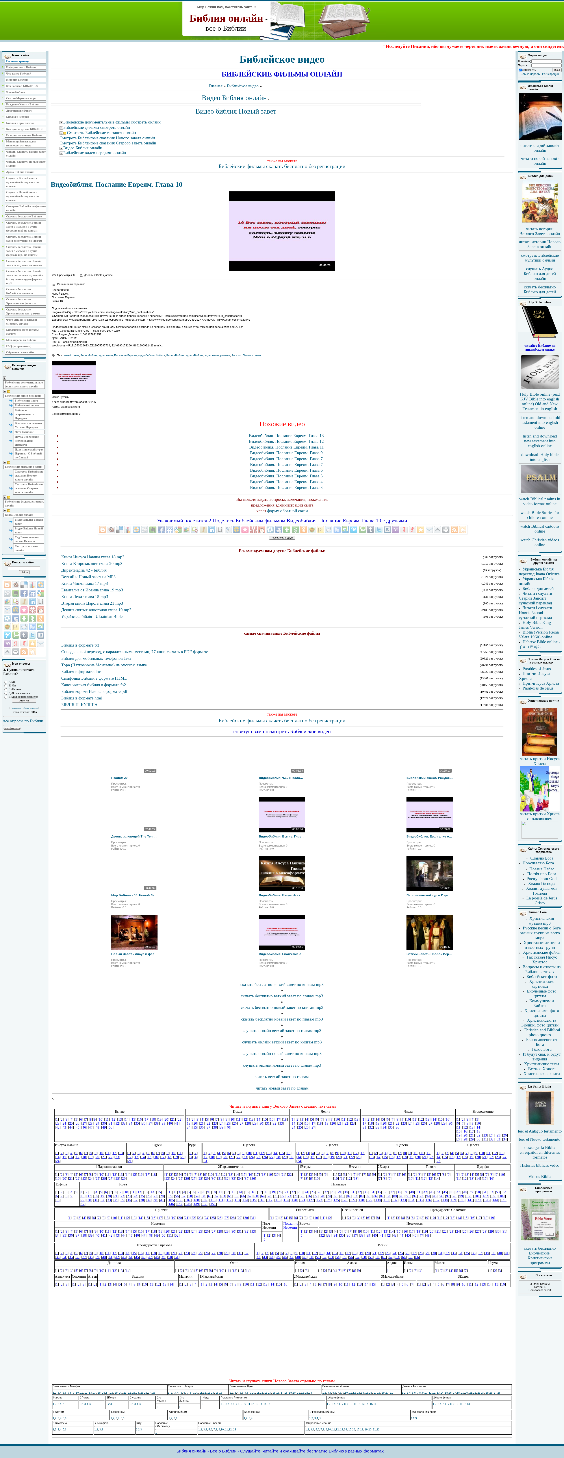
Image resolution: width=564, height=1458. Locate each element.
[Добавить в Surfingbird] (7, 635)
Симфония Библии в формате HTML (94, 678)
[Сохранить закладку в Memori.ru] (24, 609)
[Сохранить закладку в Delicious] (24, 584)
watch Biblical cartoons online (539, 528)
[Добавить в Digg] (7, 593)
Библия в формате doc (81, 671)
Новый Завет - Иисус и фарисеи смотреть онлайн (134, 954)
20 (120, 1392)
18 (111, 1392)
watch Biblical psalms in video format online (539, 501)
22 (129, 1392)
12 (85, 1392)
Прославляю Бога (538, 863)
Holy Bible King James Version (535, 625)
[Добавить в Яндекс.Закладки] (15, 643)
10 (77, 1392)
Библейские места (26, 400)
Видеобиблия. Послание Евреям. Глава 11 (286, 447)
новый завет (71, 355)
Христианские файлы (541, 952)
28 (153, 1392)
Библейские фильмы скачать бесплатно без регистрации (282, 166)
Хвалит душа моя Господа (541, 890)
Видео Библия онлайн (19, 514)
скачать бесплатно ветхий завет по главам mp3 (282, 996)
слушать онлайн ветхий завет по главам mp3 (282, 1030)
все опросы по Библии (23, 721)
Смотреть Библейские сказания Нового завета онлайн (29, 475)
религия (225, 355)
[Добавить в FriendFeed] (32, 593)
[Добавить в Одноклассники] (40, 618)
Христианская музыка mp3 (541, 920)
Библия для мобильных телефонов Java (96, 658)
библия (160, 355)
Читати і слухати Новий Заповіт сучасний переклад (535, 613)
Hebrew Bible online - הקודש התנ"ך (539, 644)
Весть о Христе (541, 1068)
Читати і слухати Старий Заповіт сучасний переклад (535, 598)
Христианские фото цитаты (541, 1013)
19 (116, 1392)
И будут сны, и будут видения (542, 1056)
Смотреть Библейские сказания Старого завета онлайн (29, 488)
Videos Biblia (539, 1176)
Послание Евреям (125, 355)
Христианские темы (541, 1064)
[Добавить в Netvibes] (24, 618)
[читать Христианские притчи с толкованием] (539, 837)
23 (133, 1392)
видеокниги (212, 355)
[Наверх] (7, 651)
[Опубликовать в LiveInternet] (40, 601)
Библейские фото (542, 976)
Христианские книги (541, 1073)
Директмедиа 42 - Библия (84, 570)
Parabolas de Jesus (538, 688)
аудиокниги (106, 355)
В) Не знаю (15, 689)
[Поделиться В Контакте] (40, 635)
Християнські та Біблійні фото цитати (539, 1022)
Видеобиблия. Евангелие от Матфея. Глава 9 (282, 954)
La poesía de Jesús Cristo (541, 900)
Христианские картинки (541, 984)
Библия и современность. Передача (25, 414)
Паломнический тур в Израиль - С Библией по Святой (29, 453)
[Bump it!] (32, 584)
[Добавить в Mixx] (40, 609)
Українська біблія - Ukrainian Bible (91, 616)
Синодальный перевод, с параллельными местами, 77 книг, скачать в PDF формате (134, 651)
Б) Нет (12, 685)
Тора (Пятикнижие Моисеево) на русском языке (104, 665)
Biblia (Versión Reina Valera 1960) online (539, 634)
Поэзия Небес (541, 869)
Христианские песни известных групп (542, 945)
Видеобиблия (88, 355)
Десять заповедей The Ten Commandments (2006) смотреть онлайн (134, 836)
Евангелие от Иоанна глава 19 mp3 (92, 590)
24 (137, 1392)
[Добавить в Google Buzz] (7, 601)
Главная (216, 86)
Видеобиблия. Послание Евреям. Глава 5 (286, 476)
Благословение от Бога (541, 1042)
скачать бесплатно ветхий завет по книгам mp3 (282, 984)
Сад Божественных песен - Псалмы (27, 539)
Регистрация (550, 74)
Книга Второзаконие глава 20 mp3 (91, 563)
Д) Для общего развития (23, 696)
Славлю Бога (541, 858)
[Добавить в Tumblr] (24, 635)
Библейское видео (243, 86)
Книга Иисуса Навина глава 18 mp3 (92, 557)
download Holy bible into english (539, 457)
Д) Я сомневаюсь (19, 693)
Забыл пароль (530, 74)
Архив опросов (31, 708)
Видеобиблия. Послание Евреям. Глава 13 (286, 435)
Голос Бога (541, 1049)
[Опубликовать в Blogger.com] (7, 584)
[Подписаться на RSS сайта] (24, 651)
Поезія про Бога (541, 873)
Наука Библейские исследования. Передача (27, 440)
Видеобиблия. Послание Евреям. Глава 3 (286, 487)
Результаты (16, 708)
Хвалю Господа (541, 883)
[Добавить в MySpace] (15, 618)
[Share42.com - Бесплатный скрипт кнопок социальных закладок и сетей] (32, 651)
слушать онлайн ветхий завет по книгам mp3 (282, 1042)
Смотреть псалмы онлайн (26, 548)
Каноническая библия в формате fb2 (93, 684)
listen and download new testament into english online (540, 441)
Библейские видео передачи (23, 395)
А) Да (12, 681)
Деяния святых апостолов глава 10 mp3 (96, 610)
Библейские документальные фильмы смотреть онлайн (24, 384)
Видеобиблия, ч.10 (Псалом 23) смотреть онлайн (282, 777)
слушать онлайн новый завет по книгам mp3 (282, 1053)
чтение (256, 355)
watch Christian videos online (540, 542)
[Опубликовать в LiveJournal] (7, 609)
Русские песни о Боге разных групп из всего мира (540, 933)
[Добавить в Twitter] (32, 635)
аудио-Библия (194, 355)
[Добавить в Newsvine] (32, 618)
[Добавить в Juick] (24, 601)
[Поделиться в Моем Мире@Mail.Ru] (15, 609)
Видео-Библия (175, 355)
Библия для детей (538, 588)
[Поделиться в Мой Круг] (7, 618)
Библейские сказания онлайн (23, 466)
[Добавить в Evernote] (15, 593)
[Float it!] (40, 584)
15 (99, 1392)
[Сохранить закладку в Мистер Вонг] (32, 609)
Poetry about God (542, 878)
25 (141, 1392)
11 (81, 1392)
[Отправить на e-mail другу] (40, 643)
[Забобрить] (15, 584)
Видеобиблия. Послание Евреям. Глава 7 (286, 458)
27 (149, 1392)
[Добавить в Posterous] (15, 626)
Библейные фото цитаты (542, 993)
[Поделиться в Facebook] (24, 593)
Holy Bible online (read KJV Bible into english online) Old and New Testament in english (540, 401)
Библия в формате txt (80, 645)
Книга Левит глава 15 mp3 (84, 596)
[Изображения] (74, 377)
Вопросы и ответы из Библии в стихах (542, 969)
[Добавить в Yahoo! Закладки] (7, 643)
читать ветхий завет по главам (282, 1076)
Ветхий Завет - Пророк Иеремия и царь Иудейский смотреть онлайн (429, 954)
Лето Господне (24, 432)
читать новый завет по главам (282, 1088)
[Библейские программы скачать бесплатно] (540, 1240)
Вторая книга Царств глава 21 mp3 (92, 603)
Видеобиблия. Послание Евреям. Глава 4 (286, 481)
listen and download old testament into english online (539, 422)
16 (103, 1392)
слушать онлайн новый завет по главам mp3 (282, 1065)
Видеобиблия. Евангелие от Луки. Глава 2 (429, 836)
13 (90, 1392)
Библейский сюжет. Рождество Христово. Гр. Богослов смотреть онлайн (429, 777)
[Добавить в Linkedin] (32, 601)
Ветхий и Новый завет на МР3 (88, 576)
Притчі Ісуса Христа (541, 683)
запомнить (529, 69)
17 (107, 1392)
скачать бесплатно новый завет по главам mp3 (282, 1019)
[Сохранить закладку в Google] (40, 593)
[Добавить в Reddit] (24, 626)
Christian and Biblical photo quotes (541, 1032)
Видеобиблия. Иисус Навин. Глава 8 (282, 895)
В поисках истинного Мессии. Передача (28, 425)
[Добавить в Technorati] (15, 635)
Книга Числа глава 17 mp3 (84, 583)
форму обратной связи (287, 510)
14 (94, 1392)
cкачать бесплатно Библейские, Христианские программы (540, 1255)
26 (145, 1392)
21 (124, 1392)
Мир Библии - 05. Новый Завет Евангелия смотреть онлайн (134, 895)
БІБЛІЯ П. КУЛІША (79, 704)
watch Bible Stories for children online (540, 515)
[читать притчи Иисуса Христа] (539, 755)
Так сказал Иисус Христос (541, 959)
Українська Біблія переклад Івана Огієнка (539, 571)
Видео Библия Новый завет (29, 530)
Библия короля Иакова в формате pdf (94, 691)
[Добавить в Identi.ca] (15, 601)
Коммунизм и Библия (541, 1003)
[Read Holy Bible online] (540, 342)
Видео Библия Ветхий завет (29, 521)
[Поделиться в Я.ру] (24, 643)
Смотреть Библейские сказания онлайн (101, 132)
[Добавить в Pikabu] (7, 626)
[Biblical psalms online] (539, 492)
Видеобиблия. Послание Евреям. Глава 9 (286, 452)
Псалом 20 (119, 777)
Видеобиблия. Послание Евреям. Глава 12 (286, 441)
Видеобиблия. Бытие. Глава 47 (282, 836)
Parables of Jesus (537, 668)
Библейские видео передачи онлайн (94, 152)
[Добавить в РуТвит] (32, 626)
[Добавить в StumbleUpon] (40, 626)
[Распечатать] (15, 651)
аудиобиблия (146, 355)
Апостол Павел (241, 355)
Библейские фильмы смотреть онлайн (24, 503)
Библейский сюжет (27, 405)
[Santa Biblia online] (540, 1124)
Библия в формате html (81, 698)
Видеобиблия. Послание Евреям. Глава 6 (286, 470)
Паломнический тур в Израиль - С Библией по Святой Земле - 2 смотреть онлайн (429, 895)
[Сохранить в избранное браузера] (32, 643)
